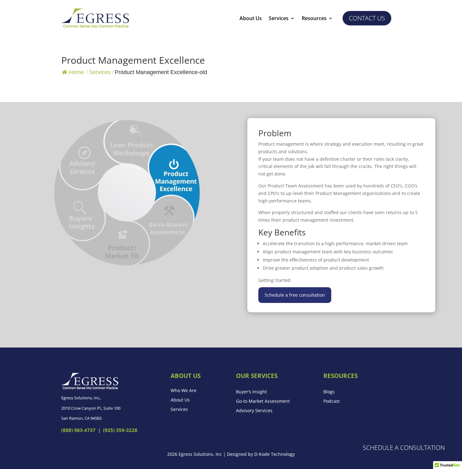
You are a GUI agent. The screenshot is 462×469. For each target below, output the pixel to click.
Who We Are (183, 390)
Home (76, 72)
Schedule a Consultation (404, 447)
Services (279, 19)
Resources (314, 19)
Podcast (331, 401)
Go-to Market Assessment (263, 401)
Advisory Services (254, 410)
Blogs (329, 392)
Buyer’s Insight (251, 392)
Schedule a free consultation (295, 295)
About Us (250, 19)
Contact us (367, 18)
